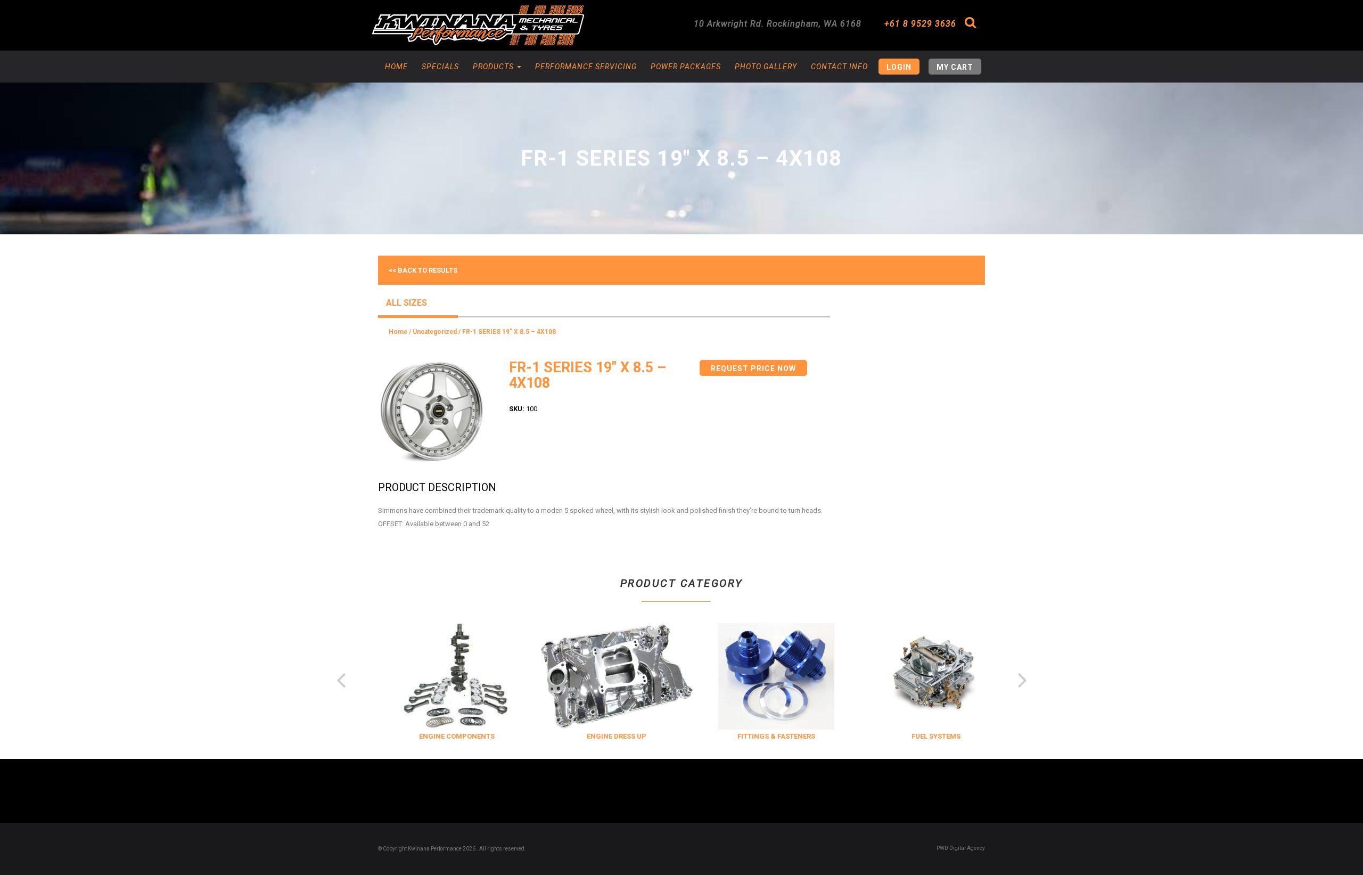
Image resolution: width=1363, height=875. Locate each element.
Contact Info (839, 66)
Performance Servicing (586, 66)
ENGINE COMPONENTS (442, 736)
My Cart (955, 67)
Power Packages (686, 66)
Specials (440, 66)
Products (494, 66)
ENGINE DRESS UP (602, 736)
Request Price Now (753, 368)
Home (396, 66)
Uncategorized (435, 332)
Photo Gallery (766, 66)
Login (899, 67)
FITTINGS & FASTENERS (762, 736)
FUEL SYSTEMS (921, 736)
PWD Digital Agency (961, 848)
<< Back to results (423, 270)
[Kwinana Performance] (477, 25)
